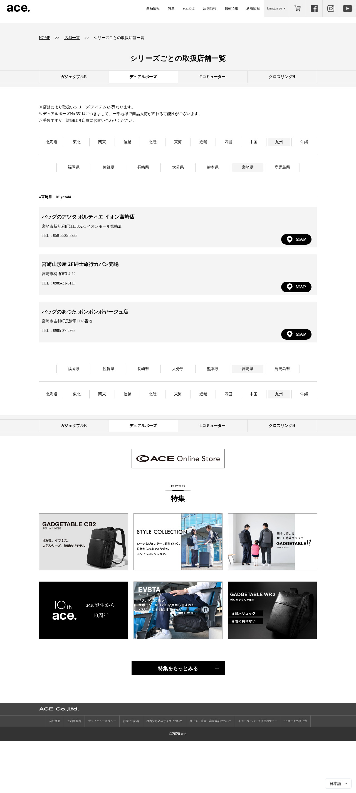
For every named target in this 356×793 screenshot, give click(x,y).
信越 (127, 142)
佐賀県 (108, 167)
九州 (279, 142)
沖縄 (304, 142)
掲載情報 (231, 8)
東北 (77, 142)
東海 (178, 142)
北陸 (153, 142)
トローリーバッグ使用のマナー (257, 721)
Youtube (347, 8)
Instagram (330, 8)
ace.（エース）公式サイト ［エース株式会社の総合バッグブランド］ (18, 8)
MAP (301, 239)
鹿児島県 (282, 167)
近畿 (203, 142)
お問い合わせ (131, 721)
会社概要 (54, 721)
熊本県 (213, 167)
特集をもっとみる (178, 668)
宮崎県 (247, 167)
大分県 (178, 167)
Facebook (314, 8)
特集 (171, 8)
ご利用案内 (74, 721)
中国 (254, 142)
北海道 (52, 142)
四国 (228, 142)
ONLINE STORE (297, 8)
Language (274, 8)
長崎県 (143, 167)
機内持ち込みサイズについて (165, 721)
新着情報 (253, 8)
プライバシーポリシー (102, 721)
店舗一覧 (72, 38)
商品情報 (153, 8)
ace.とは (189, 8)
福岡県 (74, 167)
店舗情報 (209, 8)
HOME (44, 38)
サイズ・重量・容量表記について (210, 721)
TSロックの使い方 (295, 721)
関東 (102, 142)
